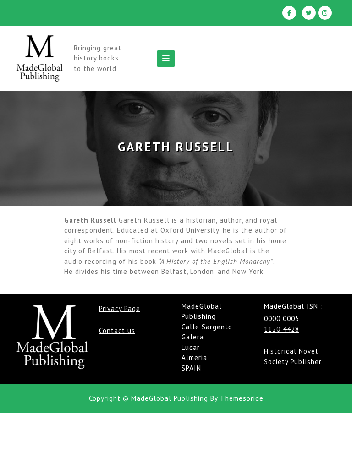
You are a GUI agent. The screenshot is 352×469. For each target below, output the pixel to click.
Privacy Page (119, 308)
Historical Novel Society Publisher (293, 356)
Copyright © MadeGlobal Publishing (148, 398)
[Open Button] (166, 58)
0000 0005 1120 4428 (281, 323)
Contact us (117, 330)
